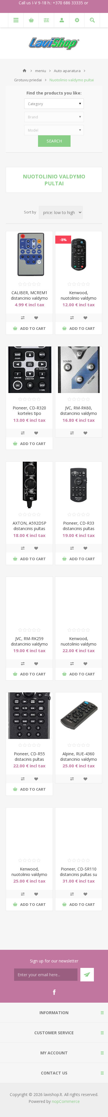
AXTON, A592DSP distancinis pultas (29, 525)
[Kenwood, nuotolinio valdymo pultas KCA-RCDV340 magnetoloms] (78, 600)
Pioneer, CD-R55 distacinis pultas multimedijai (29, 759)
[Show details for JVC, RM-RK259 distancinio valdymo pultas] (29, 600)
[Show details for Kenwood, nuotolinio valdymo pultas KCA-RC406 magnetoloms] (78, 254)
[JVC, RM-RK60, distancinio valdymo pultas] (78, 369)
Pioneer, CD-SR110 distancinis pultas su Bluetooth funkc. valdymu (78, 877)
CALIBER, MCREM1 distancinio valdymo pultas (29, 298)
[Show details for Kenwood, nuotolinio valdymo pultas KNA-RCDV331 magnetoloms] (29, 831)
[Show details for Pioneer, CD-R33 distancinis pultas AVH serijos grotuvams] (78, 485)
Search (54, 141)
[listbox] (54, 104)
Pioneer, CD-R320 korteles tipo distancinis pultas (29, 413)
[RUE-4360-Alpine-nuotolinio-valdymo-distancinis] (78, 715)
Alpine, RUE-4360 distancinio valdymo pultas (78, 759)
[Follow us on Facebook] (54, 992)
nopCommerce (66, 1101)
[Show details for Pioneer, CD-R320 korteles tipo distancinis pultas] (29, 369)
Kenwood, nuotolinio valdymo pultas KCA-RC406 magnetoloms (78, 301)
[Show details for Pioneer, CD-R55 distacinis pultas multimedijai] (29, 715)
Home (24, 70)
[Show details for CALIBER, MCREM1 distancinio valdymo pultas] (29, 254)
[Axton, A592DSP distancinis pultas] (29, 485)
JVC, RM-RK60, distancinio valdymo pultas (78, 413)
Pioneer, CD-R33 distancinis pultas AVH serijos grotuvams (78, 531)
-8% (63, 239)
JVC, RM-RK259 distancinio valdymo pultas (29, 644)
